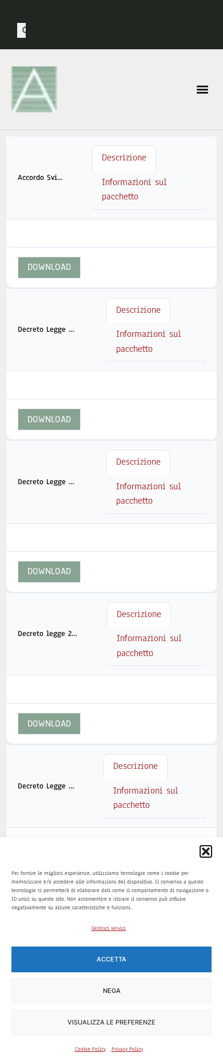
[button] (206, 851)
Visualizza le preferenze (111, 1022)
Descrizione (124, 157)
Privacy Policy (127, 1049)
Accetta (111, 959)
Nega (112, 991)
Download (49, 267)
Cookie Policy (90, 1049)
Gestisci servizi (108, 928)
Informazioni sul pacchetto (134, 189)
